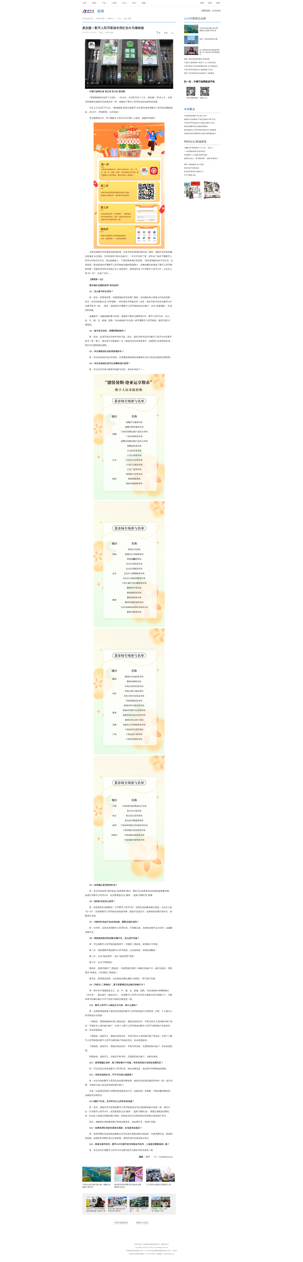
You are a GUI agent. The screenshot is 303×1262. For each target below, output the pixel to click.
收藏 (218, 3)
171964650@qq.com (166, 1157)
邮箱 (210, 3)
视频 (143, 3)
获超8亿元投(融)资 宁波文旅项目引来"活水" (200, 119)
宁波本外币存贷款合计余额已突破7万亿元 (199, 123)
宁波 (104, 3)
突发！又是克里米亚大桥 (208, 39)
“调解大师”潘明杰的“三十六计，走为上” (198, 148)
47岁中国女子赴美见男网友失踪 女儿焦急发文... (201, 66)
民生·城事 (127, 19)
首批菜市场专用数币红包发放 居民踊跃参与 (200, 133)
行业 (134, 3)
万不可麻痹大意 (190, 175)
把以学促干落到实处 (191, 168)
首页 (84, 3)
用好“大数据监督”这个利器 (194, 164)
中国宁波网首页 (121, 1222)
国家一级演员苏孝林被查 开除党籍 (196, 59)
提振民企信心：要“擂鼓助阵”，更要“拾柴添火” (201, 158)
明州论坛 (189, 141)
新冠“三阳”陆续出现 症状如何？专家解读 (199, 73)
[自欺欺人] (212, 198)
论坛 (124, 3)
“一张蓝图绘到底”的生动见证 (194, 151)
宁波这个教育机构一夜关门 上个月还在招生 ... (201, 62)
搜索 (202, 3)
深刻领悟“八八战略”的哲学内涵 (195, 155)
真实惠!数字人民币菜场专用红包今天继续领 (200, 130)
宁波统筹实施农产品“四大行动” (195, 116)
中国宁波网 (100, 19)
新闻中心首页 (142, 1222)
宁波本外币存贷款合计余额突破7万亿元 (198, 70)
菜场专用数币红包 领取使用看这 (196, 126)
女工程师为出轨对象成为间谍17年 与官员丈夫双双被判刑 (209, 52)
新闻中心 (110, 19)
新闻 (94, 3)
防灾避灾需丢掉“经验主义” (194, 171)
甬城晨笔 (201, 141)
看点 (189, 109)
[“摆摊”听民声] (193, 198)
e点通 (114, 3)
